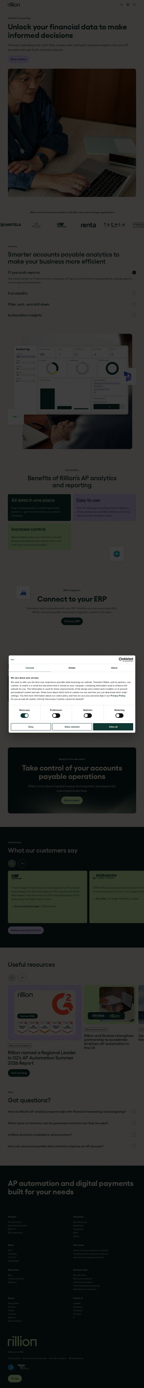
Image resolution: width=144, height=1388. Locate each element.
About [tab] (114, 667)
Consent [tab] (30, 667)
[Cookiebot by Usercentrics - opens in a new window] (121, 659)
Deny (30, 727)
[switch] (56, 715)
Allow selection (72, 727)
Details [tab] (72, 667)
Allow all (113, 727)
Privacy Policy (118, 695)
